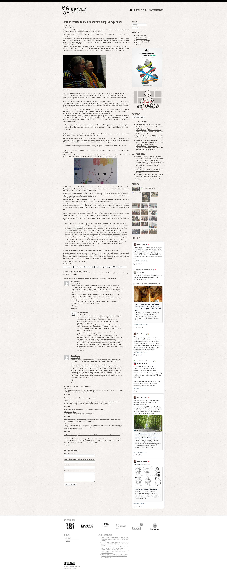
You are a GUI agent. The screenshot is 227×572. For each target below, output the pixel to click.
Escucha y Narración (141, 39)
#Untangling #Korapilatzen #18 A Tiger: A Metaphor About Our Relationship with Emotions (150, 161)
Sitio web (67, 465)
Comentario (67, 471)
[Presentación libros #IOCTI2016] (136, 212)
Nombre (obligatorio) (70, 453)
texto (79, 105)
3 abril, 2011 (67, 388)
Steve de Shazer (117, 215)
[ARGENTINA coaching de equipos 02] (144, 212)
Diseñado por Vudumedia (70, 568)
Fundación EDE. (86, 36)
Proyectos (152, 10)
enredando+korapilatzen (74, 10)
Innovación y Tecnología (143, 41)
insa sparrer (117, 273)
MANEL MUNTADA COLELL (144, 140)
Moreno (127, 48)
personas (85, 271)
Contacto (160, 10)
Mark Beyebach (95, 103)
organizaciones (78, 271)
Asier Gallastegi (69, 27)
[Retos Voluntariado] (136, 205)
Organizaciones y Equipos (143, 42)
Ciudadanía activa (141, 35)
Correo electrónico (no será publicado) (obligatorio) (79, 459)
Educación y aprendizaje (143, 37)
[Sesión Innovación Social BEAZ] (144, 205)
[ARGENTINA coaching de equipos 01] (153, 231)
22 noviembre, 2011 (70, 423)
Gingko (112, 109)
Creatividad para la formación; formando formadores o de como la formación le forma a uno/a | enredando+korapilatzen (92, 420)
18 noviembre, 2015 (70, 437)
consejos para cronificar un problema (97, 113)
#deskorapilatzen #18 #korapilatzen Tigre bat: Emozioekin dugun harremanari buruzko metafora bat (149, 165)
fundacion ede (110, 273)
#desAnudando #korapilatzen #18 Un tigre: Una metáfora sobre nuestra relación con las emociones (149, 147)
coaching (71, 271)
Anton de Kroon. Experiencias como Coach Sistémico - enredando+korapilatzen (92, 435)
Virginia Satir (110, 48)
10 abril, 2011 (68, 400)
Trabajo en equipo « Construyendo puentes (79, 398)
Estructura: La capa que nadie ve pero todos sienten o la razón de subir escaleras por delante (149, 126)
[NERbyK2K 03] (136, 193)
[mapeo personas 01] (136, 224)
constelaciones (72, 273)
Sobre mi (137, 10)
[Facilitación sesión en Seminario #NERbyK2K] (144, 224)
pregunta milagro (100, 215)
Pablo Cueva (75, 282)
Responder (74, 308)
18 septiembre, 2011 (70, 412)
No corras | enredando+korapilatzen (77, 386)
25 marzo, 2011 (75, 284)
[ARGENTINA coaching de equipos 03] (154, 194)
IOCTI (117, 93)
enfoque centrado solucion (98, 273)
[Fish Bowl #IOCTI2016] (148, 188)
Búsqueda (135, 28)
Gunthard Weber (96, 95)
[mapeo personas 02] (136, 189)
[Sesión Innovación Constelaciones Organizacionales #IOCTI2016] (144, 232)
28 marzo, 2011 (75, 358)
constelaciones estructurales (84, 273)
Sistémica (138, 44)
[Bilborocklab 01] (136, 232)
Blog (130, 10)
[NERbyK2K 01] (146, 197)
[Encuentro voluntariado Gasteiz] (153, 212)
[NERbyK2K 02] (136, 218)
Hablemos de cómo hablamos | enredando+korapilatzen (84, 410)
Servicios (144, 10)
